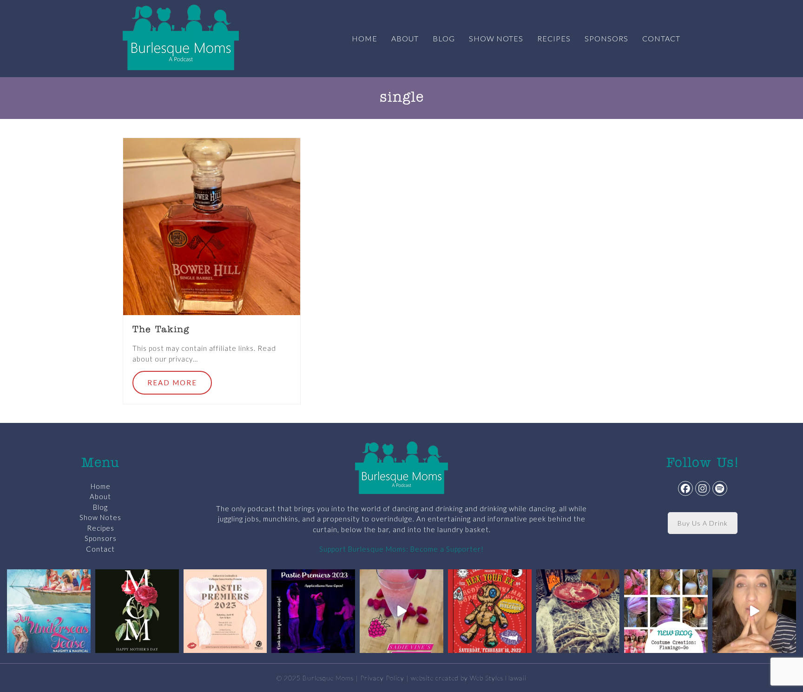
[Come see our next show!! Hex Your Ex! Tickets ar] (490, 611)
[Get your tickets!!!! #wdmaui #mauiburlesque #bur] (225, 611)
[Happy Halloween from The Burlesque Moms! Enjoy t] (578, 611)
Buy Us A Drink (703, 523)
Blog (100, 507)
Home (101, 486)
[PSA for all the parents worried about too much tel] (754, 611)
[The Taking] (211, 225)
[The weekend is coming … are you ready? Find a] (401, 611)
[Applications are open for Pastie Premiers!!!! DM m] (313, 611)
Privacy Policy (382, 678)
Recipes (100, 528)
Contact (100, 549)
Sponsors (101, 538)
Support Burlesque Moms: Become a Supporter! (401, 549)
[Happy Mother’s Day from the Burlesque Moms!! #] (137, 611)
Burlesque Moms (328, 678)
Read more (172, 382)
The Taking (160, 330)
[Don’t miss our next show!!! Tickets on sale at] (49, 611)
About (100, 496)
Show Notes (100, 517)
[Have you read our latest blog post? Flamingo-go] (666, 611)
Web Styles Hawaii (498, 678)
